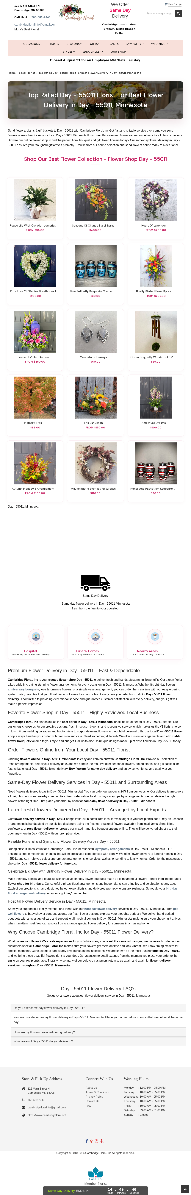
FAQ (88, 1105)
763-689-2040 (41, 17)
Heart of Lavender (153, 225)
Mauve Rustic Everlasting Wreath (93, 489)
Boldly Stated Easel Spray (153, 291)
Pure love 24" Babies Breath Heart (33, 291)
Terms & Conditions (97, 1092)
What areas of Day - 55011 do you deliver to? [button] (43, 1041)
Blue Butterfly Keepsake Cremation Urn (93, 291)
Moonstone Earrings (93, 357)
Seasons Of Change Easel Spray (93, 225)
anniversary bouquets (23, 689)
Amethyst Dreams (154, 423)
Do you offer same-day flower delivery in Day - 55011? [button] (49, 1008)
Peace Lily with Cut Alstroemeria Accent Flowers (33, 225)
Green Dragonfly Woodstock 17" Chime (153, 357)
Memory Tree (33, 423)
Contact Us (92, 1101)
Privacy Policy (94, 1096)
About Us (91, 1087)
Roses (54, 44)
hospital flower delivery (100, 908)
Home (12, 72)
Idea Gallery (93, 51)
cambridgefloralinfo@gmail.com (35, 24)
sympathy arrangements (112, 849)
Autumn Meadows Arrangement (33, 489)
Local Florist (27, 72)
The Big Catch (93, 423)
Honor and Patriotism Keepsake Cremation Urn (153, 489)
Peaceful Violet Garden (33, 357)
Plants (113, 44)
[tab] (98, 1008)
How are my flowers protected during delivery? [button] (44, 1032)
